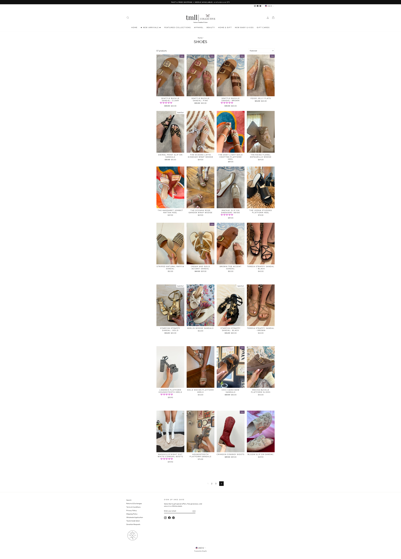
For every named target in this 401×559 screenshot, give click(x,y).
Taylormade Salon (133, 521)
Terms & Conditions (133, 507)
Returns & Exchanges (134, 503)
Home (200, 38)
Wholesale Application (134, 517)
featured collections (177, 27)
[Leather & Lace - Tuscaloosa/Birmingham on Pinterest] (173, 517)
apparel (199, 27)
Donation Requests (133, 524)
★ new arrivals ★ (151, 27)
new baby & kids (244, 27)
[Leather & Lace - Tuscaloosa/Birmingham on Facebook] (169, 517)
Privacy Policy (131, 510)
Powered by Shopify (200, 551)
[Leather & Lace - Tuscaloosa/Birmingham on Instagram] (165, 517)
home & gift (225, 27)
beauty (211, 27)
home (134, 27)
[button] (166, 103)
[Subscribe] (194, 511)
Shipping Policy (132, 514)
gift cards (263, 27)
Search (128, 500)
